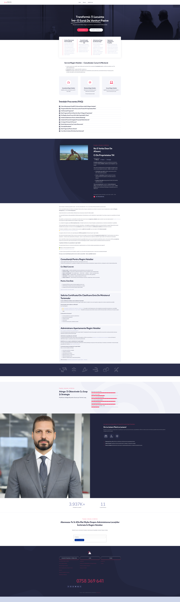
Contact (102, 563)
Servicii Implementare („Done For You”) (66, 567)
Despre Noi (103, 561)
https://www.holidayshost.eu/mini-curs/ (67, 249)
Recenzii (60, 570)
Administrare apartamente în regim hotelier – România (77, 359)
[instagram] (71, 587)
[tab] (97, 159)
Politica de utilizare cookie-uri (85, 565)
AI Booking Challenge (63, 574)
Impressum (82, 561)
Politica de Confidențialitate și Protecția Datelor (88, 563)
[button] (90, 106)
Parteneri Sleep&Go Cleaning (64, 572)
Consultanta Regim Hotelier (64, 561)
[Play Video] (74, 152)
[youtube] (76, 587)
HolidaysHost (98, 592)
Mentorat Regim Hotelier (63, 565)
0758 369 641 (90, 581)
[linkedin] (78, 587)
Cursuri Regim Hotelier (63, 563)
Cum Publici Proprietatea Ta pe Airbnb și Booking (68, 230)
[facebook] (68, 587)
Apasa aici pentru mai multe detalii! (67, 289)
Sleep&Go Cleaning (116, 219)
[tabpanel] (106, 176)
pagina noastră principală (75, 344)
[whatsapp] (80, 587)
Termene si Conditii (83, 567)
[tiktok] (73, 587)
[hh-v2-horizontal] (8, 1)
